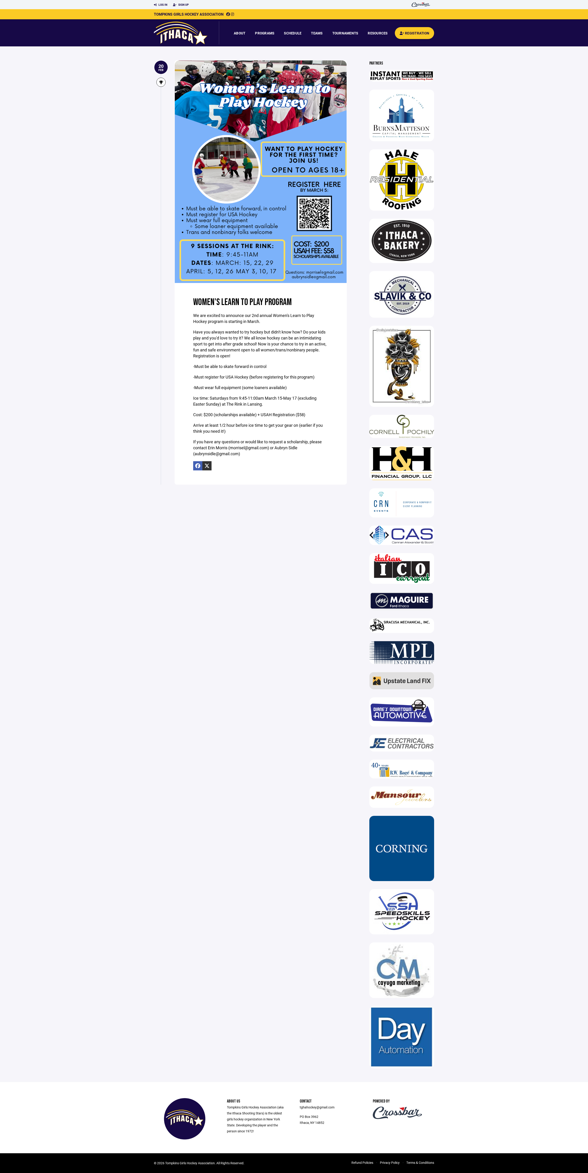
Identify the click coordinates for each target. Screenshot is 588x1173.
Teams (316, 33)
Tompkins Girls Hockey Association (188, 14)
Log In (162, 4)
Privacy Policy (390, 1162)
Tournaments (345, 33)
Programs (264, 33)
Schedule (292, 33)
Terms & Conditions (420, 1162)
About (239, 33)
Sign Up (183, 4)
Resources (377, 33)
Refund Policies (362, 1162)
